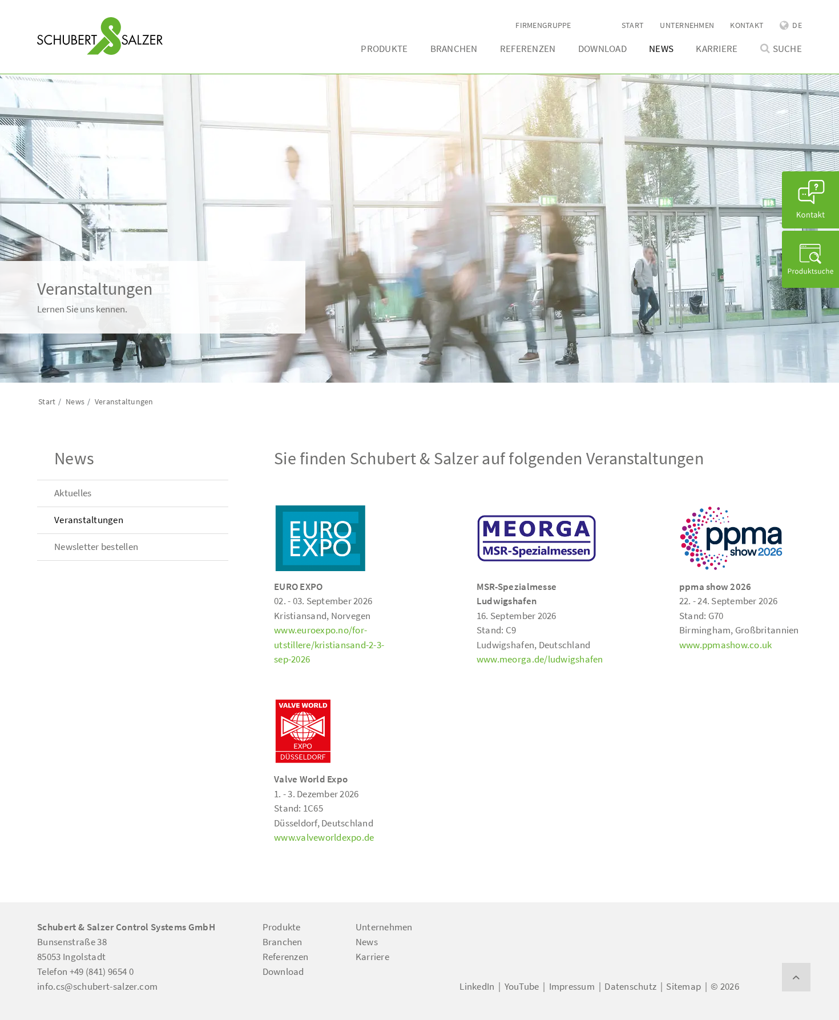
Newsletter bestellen (96, 546)
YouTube (522, 986)
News (661, 48)
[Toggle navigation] (53, 12)
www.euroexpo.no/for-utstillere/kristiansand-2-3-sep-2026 (329, 644)
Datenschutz (630, 986)
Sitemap (683, 986)
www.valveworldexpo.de (324, 837)
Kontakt (747, 25)
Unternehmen (687, 25)
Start (633, 25)
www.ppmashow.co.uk (725, 644)
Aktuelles (72, 493)
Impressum (572, 986)
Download (602, 48)
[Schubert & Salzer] (100, 36)
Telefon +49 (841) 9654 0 (85, 971)
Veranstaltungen (88, 519)
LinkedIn (476, 986)
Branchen (454, 48)
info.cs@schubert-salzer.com (97, 986)
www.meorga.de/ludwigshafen (540, 659)
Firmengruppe (543, 25)
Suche (787, 49)
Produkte (384, 48)
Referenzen (528, 48)
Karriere (716, 48)
